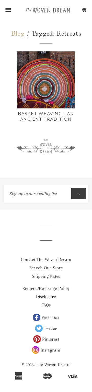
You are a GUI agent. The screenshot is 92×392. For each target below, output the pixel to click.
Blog (18, 34)
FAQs (46, 304)
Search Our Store (46, 267)
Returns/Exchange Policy (46, 288)
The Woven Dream (53, 364)
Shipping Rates (46, 276)
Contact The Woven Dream (46, 259)
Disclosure (46, 296)
